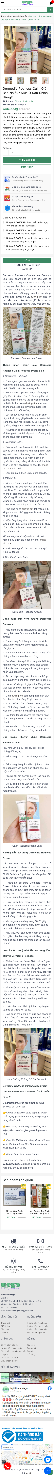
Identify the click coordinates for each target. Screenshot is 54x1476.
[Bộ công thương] (22, 1434)
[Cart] (51, 4)
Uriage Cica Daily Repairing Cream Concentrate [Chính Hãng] (14, 1212)
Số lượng (7, 148)
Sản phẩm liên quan (18, 1180)
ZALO (48, 1471)
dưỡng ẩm (36, 296)
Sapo (28, 1473)
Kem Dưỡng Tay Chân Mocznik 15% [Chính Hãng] (39, 1212)
